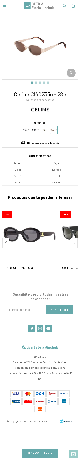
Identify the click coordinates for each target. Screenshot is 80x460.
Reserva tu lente (40, 453)
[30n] (44, 130)
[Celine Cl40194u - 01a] (30, 234)
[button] (64, 5)
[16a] (35, 130)
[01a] (26, 130)
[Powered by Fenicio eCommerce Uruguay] (66, 421)
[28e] (54, 130)
